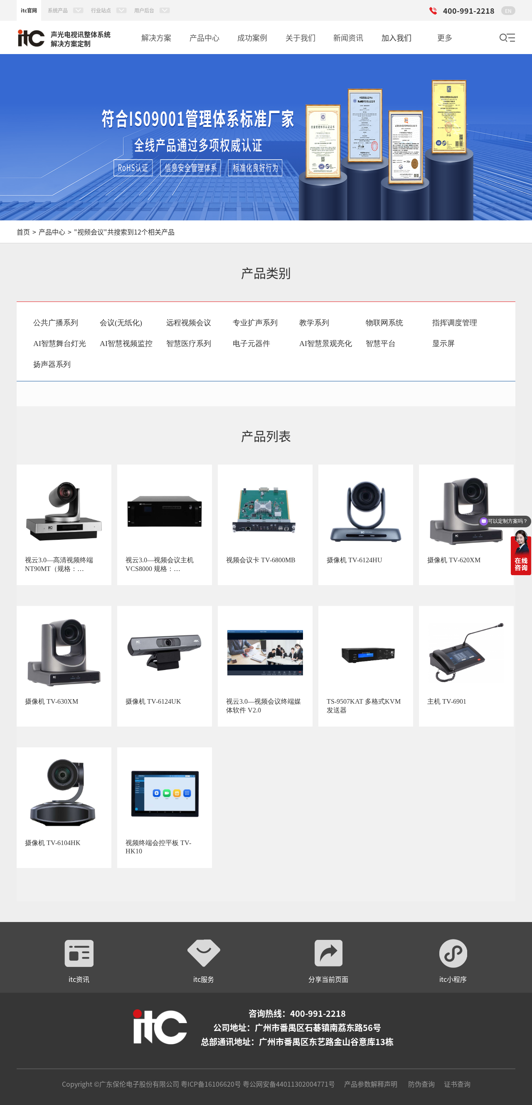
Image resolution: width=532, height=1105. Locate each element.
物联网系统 (384, 323)
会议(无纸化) (121, 323)
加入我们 (396, 37)
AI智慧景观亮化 (325, 343)
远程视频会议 (188, 323)
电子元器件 (251, 343)
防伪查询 (421, 1084)
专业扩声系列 (255, 323)
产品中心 (52, 232)
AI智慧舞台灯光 (59, 343)
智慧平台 (381, 343)
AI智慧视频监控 (126, 343)
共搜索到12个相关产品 (124, 232)
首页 (23, 232)
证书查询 (457, 1084)
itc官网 (29, 10)
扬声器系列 (52, 364)
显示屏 (443, 343)
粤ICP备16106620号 (210, 1084)
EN (508, 10)
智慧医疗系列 (188, 343)
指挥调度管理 (454, 323)
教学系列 (314, 323)
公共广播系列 (55, 323)
